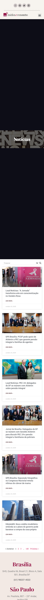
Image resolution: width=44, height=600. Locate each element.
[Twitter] (24, 5)
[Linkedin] (29, 5)
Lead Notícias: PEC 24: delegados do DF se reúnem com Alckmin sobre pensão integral (21, 386)
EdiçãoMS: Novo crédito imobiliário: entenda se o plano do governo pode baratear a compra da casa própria (22, 527)
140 (27, 548)
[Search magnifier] (40, 263)
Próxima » (34, 548)
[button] (40, 15)
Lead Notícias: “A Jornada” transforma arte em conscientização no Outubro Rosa (22, 293)
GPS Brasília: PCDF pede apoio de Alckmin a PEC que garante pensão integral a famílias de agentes (21, 339)
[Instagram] (15, 5)
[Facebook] (20, 5)
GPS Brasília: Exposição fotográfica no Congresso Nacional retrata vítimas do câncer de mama (21, 481)
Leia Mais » (9, 301)
